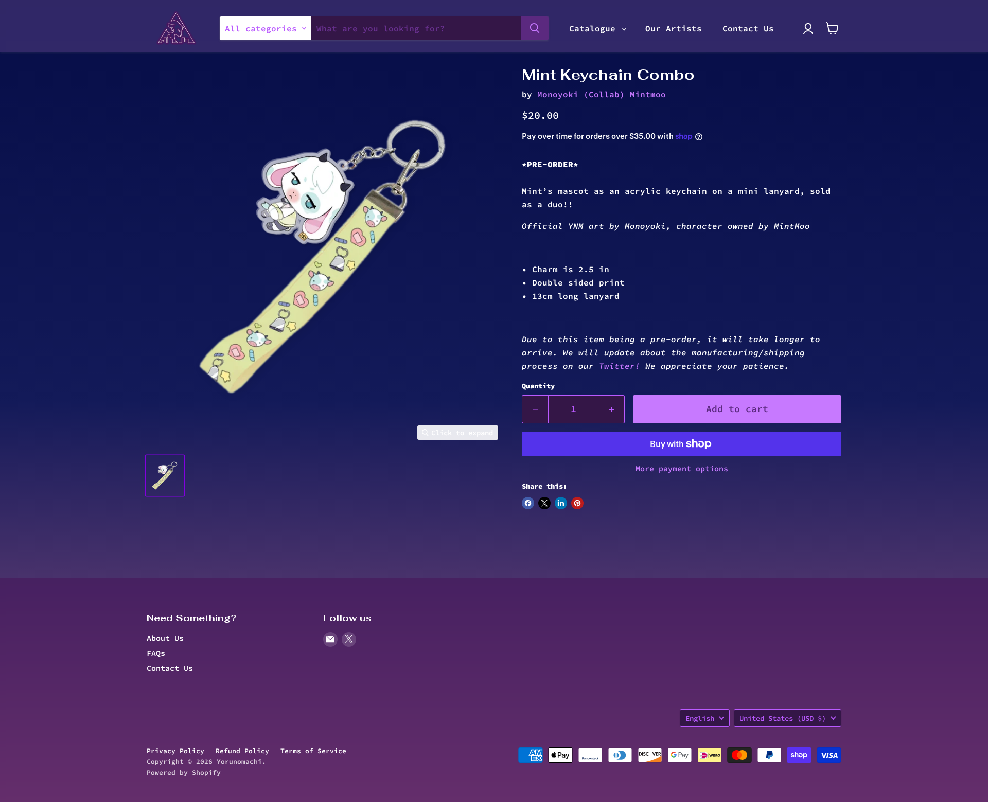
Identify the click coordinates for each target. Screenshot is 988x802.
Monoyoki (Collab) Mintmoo (601, 94)
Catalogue (595, 28)
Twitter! (619, 366)
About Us (165, 638)
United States (782, 717)
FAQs (156, 652)
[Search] (535, 28)
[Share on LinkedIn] (561, 503)
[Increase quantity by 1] (611, 409)
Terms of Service (313, 750)
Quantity (538, 386)
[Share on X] (544, 503)
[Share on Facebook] (528, 503)
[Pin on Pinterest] (577, 503)
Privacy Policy (175, 750)
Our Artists (673, 28)
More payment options (682, 468)
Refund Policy (242, 750)
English (699, 717)
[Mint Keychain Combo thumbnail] (165, 475)
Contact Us (748, 28)
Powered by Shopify (184, 772)
